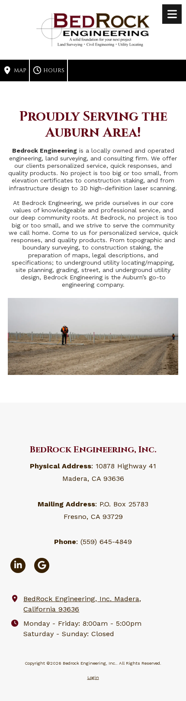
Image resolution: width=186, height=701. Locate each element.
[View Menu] (172, 14)
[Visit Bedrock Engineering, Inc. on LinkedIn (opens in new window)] (18, 565)
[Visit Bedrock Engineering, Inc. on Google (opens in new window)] (41, 565)
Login (93, 677)
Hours (53, 70)
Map (19, 70)
